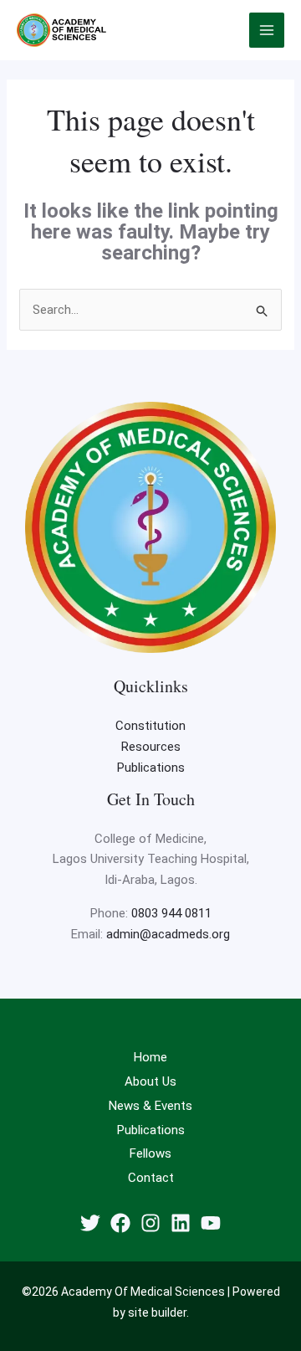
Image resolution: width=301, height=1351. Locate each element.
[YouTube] (211, 1223)
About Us (150, 1081)
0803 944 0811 (171, 913)
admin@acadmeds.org (168, 934)
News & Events (150, 1105)
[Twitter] (90, 1223)
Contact (151, 1177)
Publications (151, 767)
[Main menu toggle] (267, 31)
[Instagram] (150, 1223)
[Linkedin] (181, 1223)
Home (150, 1057)
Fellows (150, 1153)
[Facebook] (120, 1223)
